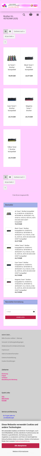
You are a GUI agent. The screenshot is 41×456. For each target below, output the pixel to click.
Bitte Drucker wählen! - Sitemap (12, 338)
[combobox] (19, 31)
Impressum (5, 350)
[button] (5, 31)
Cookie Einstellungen (8, 361)
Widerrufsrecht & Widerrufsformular (13, 346)
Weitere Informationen (20, 451)
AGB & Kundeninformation (10, 354)
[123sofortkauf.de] (19, 5)
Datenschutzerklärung (22, 441)
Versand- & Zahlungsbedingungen (12, 342)
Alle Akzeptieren (21, 446)
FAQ (3, 396)
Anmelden (20, 317)
